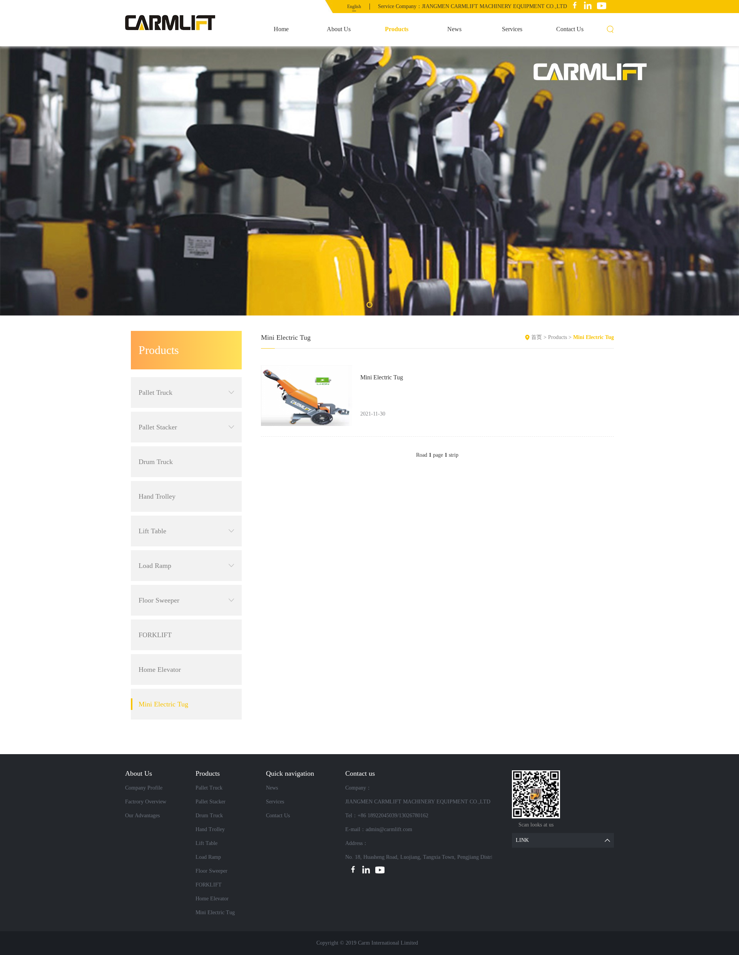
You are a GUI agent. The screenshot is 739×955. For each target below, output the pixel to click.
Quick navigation (290, 773)
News (454, 29)
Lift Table (152, 531)
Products (396, 29)
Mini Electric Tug (163, 704)
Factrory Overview (145, 802)
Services (512, 29)
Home (281, 29)
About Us (339, 29)
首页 (536, 337)
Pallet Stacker (158, 427)
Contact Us (570, 29)
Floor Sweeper (159, 600)
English (354, 6)
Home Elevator (160, 669)
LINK (522, 840)
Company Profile (143, 788)
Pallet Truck (155, 392)
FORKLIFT (155, 635)
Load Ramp (155, 565)
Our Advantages (142, 815)
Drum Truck (156, 462)
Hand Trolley (157, 496)
